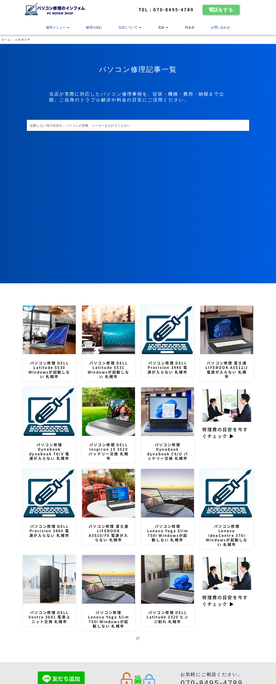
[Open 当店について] (140, 27)
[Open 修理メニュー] (68, 27)
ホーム (6, 39)
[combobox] (138, 125)
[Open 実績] (167, 27)
